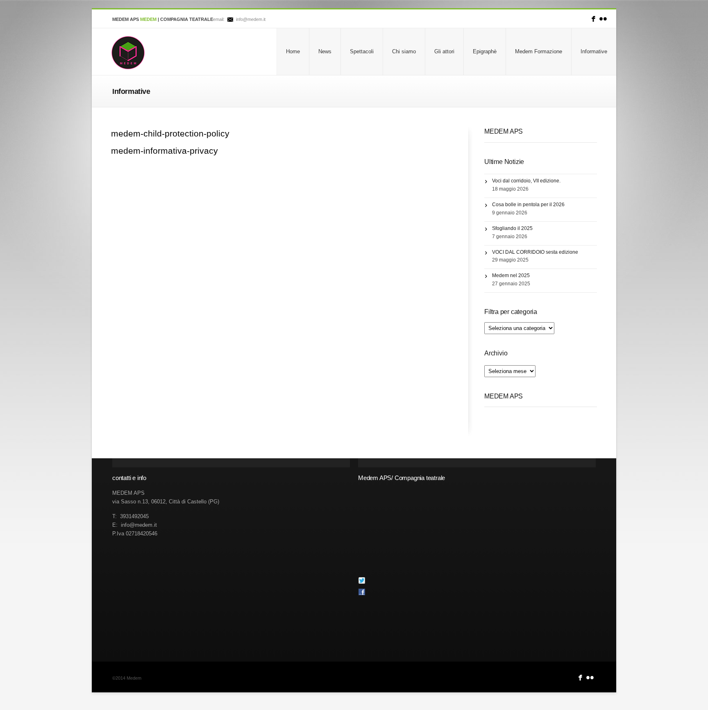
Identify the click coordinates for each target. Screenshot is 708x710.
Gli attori (444, 51)
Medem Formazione (538, 51)
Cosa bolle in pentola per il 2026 (528, 204)
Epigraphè (485, 51)
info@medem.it (251, 19)
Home (293, 51)
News (324, 51)
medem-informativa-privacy (164, 150)
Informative (594, 51)
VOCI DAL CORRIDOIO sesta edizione (535, 252)
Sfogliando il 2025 (512, 228)
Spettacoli (362, 51)
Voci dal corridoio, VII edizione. (526, 181)
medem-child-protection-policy (170, 133)
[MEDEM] (128, 52)
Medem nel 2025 (511, 275)
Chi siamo (404, 51)
